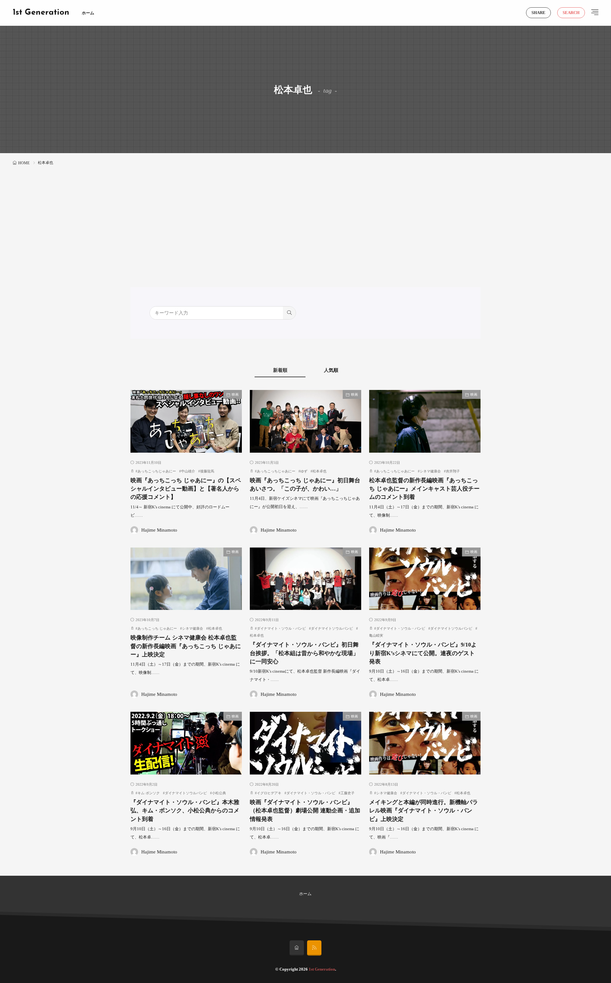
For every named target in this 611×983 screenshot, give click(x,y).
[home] (297, 948)
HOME (24, 163)
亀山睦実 (376, 635)
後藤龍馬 (207, 471)
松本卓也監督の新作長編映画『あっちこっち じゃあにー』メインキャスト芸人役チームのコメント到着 (424, 488)
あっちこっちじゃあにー (156, 471)
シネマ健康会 (430, 471)
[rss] (314, 948)
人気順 (331, 370)
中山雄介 (188, 471)
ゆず (303, 471)
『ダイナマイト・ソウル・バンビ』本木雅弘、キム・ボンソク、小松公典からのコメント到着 (184, 810)
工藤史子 (348, 793)
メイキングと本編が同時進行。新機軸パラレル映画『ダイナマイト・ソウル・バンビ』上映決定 (423, 810)
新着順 (280, 370)
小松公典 (219, 793)
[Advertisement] (305, 215)
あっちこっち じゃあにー (157, 628)
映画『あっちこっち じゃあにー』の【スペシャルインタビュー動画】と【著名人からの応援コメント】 (185, 488)
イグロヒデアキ (269, 793)
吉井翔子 (453, 471)
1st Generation (41, 13)
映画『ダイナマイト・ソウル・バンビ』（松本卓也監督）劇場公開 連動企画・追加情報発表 (305, 810)
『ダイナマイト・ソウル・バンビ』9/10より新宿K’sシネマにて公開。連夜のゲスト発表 (423, 653)
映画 (235, 394)
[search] (289, 313)
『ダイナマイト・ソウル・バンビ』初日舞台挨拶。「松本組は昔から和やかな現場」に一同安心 (304, 653)
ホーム (88, 13)
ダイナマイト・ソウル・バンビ (281, 628)
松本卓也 (320, 471)
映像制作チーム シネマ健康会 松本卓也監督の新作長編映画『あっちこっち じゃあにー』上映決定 (185, 646)
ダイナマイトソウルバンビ (332, 628)
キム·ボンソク (148, 793)
